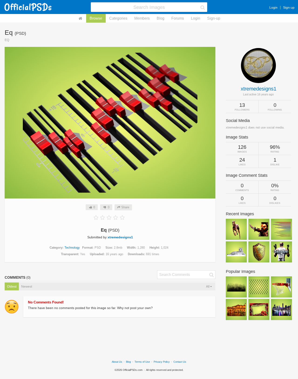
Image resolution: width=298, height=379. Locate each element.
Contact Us (179, 361)
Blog (160, 18)
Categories (118, 18)
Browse (96, 18)
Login (273, 7)
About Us (117, 361)
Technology (72, 247)
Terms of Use (142, 361)
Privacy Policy (162, 361)
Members (142, 18)
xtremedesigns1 (120, 237)
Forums (177, 18)
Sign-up (289, 7)
